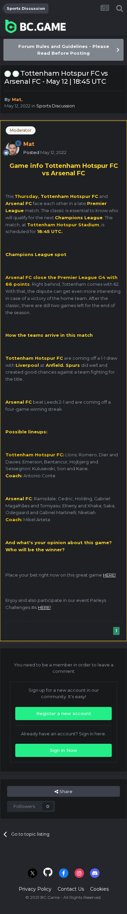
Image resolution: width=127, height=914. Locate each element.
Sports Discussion (55, 105)
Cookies (99, 889)
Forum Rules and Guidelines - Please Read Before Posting (63, 50)
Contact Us (71, 889)
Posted (44, 152)
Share (65, 791)
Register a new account (63, 713)
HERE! (109, 575)
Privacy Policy (35, 889)
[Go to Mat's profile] (12, 148)
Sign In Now (63, 750)
